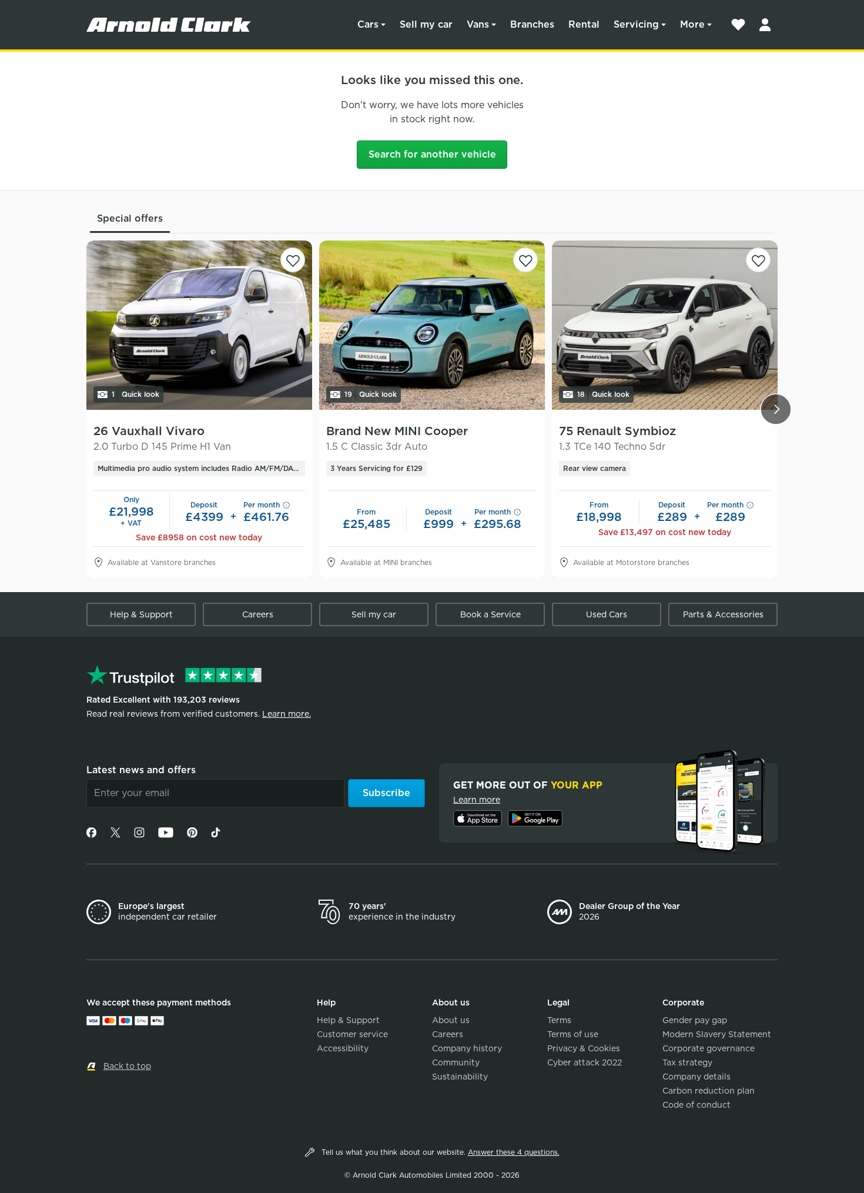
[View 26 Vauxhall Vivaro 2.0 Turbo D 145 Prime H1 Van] (199, 325)
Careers (257, 614)
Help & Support (141, 614)
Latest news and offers (141, 770)
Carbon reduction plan (708, 1090)
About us (451, 1020)
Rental (584, 24)
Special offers (130, 218)
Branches (532, 24)
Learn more (476, 799)
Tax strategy (687, 1062)
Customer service (352, 1034)
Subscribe (386, 792)
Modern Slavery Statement (716, 1034)
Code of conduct (696, 1105)
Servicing (636, 24)
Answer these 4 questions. (514, 1152)
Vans (478, 24)
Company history (467, 1048)
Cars (368, 24)
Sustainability (460, 1076)
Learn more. (286, 714)
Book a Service (490, 614)
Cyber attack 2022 (584, 1062)
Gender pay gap (694, 1020)
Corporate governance (708, 1048)
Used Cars (606, 614)
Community (456, 1062)
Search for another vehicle (432, 154)
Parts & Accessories (723, 614)
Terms (559, 1020)
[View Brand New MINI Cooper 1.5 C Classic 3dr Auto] (432, 325)
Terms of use (572, 1034)
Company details (696, 1076)
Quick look (135, 394)
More (692, 24)
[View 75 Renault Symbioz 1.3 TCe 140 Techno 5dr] (665, 325)
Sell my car (426, 24)
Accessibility (343, 1048)
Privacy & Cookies (583, 1048)
